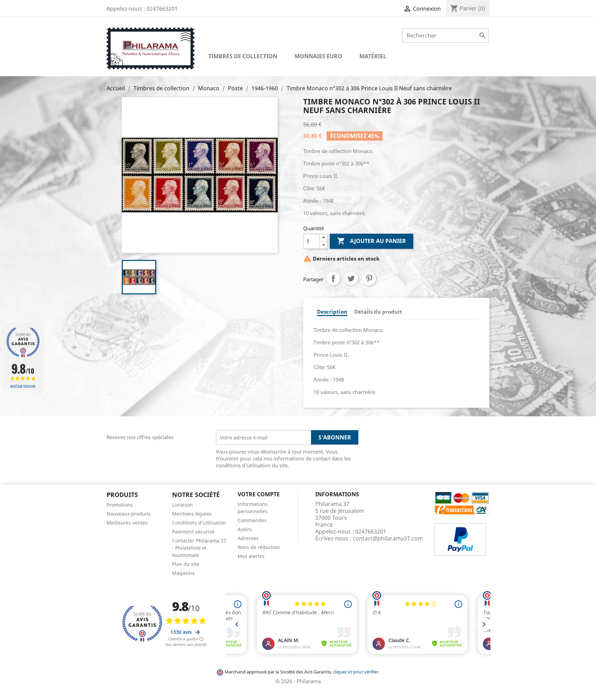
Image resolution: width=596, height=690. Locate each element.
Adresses (248, 538)
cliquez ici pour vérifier (355, 672)
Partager (333, 278)
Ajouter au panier (371, 241)
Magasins (183, 573)
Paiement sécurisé (193, 531)
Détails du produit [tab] (378, 311)
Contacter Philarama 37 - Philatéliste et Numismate (199, 547)
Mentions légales (192, 513)
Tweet (351, 278)
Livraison (182, 504)
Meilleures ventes (127, 522)
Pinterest (369, 278)
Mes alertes (251, 556)
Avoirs (245, 529)
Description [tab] (332, 311)
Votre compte (259, 494)
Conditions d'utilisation (199, 522)
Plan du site (185, 564)
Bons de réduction (259, 547)
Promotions (120, 504)
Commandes (252, 520)
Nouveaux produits (129, 513)
